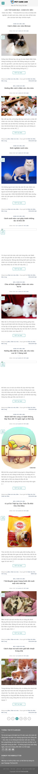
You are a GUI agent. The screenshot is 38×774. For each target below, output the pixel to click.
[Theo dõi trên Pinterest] (13, 749)
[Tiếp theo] (29, 718)
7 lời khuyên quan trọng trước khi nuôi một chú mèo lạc (19, 582)
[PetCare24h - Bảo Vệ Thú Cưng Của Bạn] (19, 2)
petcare (26, 31)
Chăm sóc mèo (17, 23)
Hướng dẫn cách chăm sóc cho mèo (19, 88)
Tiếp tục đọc (19, 72)
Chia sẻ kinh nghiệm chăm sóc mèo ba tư (19, 285)
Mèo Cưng (4, 81)
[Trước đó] (8, 718)
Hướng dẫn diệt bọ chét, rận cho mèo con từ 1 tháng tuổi (19, 352)
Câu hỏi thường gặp (28, 769)
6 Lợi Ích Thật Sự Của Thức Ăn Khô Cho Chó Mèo (19, 504)
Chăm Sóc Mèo (31, 79)
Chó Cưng (4, 573)
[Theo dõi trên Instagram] (6, 749)
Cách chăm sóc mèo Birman (19, 26)
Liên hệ (18, 769)
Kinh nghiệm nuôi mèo (19, 148)
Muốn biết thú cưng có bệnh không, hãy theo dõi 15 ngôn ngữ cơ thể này (19, 418)
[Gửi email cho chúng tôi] (9, 749)
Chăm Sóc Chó (31, 494)
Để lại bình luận (33, 81)
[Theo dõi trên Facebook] (3, 749)
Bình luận (34, 573)
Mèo (24, 23)
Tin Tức (13, 769)
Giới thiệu (6, 769)
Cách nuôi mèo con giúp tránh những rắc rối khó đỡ (19, 219)
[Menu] (3, 3)
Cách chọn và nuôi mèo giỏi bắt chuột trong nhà (19, 650)
